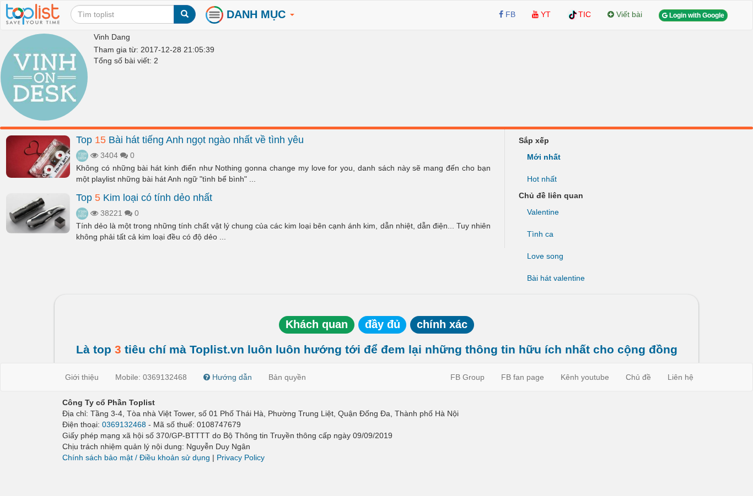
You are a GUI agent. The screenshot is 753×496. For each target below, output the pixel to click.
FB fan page (522, 377)
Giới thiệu (82, 377)
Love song (545, 256)
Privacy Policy (241, 457)
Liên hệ (680, 377)
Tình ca (540, 234)
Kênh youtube (585, 377)
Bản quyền (287, 377)
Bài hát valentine (556, 278)
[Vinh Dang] (44, 77)
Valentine (543, 212)
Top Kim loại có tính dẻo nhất (144, 197)
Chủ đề (638, 377)
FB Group (467, 377)
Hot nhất (542, 179)
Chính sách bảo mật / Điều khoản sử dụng (136, 457)
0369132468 (124, 424)
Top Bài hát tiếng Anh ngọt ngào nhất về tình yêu (190, 139)
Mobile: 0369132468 (151, 377)
